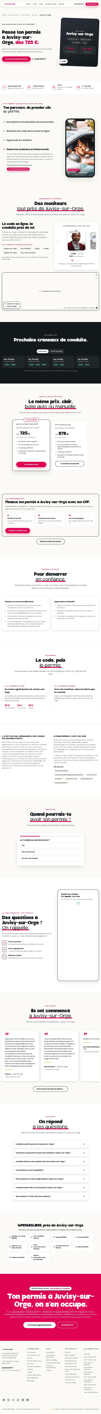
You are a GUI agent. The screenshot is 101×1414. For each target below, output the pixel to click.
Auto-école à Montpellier (88, 1381)
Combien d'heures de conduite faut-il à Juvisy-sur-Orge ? (50, 1161)
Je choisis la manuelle (69, 464)
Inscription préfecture (72, 1377)
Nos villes (87, 1354)
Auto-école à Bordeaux (88, 1373)
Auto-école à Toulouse (88, 1368)
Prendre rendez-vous (17, 530)
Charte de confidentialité (51, 1367)
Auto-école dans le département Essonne (69, 775)
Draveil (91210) (83, 1237)
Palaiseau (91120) (17, 1257)
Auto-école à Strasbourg (88, 1388)
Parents (61, 4)
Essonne (34, 15)
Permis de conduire (61, 771)
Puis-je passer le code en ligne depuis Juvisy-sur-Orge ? (50, 1179)
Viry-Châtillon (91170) (39, 1237)
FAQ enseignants (32, 1378)
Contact (30, 1358)
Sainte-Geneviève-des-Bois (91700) (40, 1257)
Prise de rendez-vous (34, 1361)
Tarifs (41, 4)
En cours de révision (30, 858)
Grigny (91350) (61, 1237)
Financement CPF (86, 779)
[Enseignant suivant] (95, 240)
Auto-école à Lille (90, 1385)
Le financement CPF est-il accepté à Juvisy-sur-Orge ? (50, 1187)
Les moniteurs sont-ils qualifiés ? (50, 1170)
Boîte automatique (71, 1358)
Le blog (29, 1372)
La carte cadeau (70, 1383)
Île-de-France (25, 15)
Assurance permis (61, 783)
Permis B (68, 1352)
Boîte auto (43, 351)
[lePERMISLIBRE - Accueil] (10, 4)
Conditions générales (53, 1363)
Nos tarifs (58, 779)
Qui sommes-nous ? (33, 1355)
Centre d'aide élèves (34, 1375)
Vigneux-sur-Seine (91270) (16, 1247)
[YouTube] (23, 1400)
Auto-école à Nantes (91, 1392)
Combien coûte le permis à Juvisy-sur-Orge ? (50, 1144)
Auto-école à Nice (90, 1377)
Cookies (48, 1370)
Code (35, 4)
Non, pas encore (28, 852)
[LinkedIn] (27, 1400)
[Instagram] (8, 1400)
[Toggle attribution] (96, 308)
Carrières (30, 1369)
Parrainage (30, 1381)
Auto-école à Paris (90, 1357)
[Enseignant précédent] (58, 240)
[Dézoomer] (96, 277)
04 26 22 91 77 (79, 4)
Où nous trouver (51, 4)
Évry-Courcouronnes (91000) (40, 1247)
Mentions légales (51, 1360)
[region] (50, 291)
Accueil (4, 15)
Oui (23, 845)
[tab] (72, 260)
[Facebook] (4, 1400)
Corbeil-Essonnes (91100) (62, 1247)
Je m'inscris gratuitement (16, 59)
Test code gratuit (71, 1374)
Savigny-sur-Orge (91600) (18, 1237)
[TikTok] (18, 1400)
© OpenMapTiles (76, 308)
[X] (13, 1400)
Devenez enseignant (34, 1366)
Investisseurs (50, 1352)
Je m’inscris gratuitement (18, 169)
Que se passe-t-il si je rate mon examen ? (50, 1196)
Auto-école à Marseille (88, 1364)
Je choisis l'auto (31, 464)
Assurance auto (70, 1380)
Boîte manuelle (56, 351)
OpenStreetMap (91, 308)
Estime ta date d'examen (50, 541)
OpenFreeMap (67, 308)
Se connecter (92, 4)
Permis (28, 4)
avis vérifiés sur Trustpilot (60, 1288)
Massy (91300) (83, 1247)
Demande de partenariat (50, 1356)
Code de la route (71, 779)
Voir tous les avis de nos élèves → (50, 1089)
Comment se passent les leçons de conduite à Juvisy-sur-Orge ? (50, 1153)
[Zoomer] (96, 275)
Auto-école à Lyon (90, 1360)
